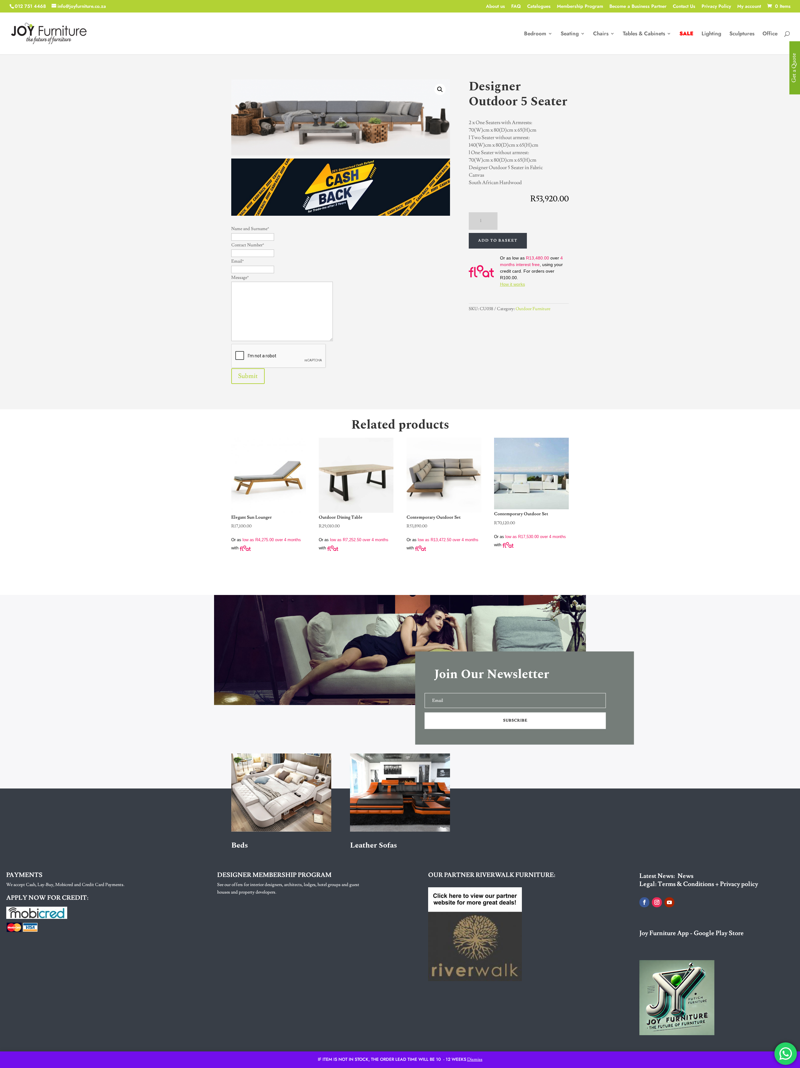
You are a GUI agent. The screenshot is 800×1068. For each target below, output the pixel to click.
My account (749, 7)
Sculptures (741, 34)
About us (495, 7)
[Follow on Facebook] (644, 902)
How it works (512, 284)
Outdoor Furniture (533, 309)
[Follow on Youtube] (669, 902)
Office (770, 34)
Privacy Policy (716, 7)
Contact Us (684, 7)
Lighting (711, 34)
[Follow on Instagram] (657, 902)
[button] (440, 89)
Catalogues (539, 7)
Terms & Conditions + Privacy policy (708, 884)
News (685, 876)
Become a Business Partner (638, 7)
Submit (248, 376)
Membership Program (580, 7)
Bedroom (535, 34)
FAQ (516, 7)
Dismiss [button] (474, 1059)
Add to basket (498, 240)
